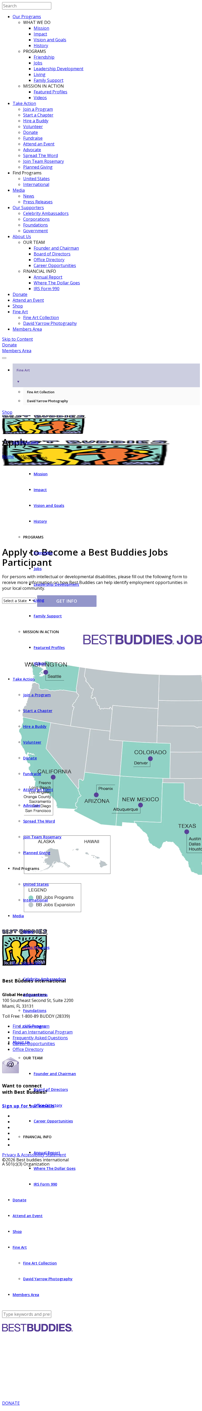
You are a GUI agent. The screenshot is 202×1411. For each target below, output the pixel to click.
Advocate (32, 150)
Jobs (38, 63)
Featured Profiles (50, 92)
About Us (22, 236)
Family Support (48, 80)
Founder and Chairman (56, 248)
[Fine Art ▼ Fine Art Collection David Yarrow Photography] (101, 356)
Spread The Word (40, 155)
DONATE (11, 1403)
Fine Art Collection (41, 317)
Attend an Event (38, 144)
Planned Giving (38, 167)
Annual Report (48, 277)
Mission (41, 28)
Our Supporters (28, 207)
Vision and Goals (50, 40)
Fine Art (20, 312)
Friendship (44, 57)
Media (19, 190)
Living (40, 74)
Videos (40, 97)
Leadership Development (58, 69)
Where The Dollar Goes (57, 283)
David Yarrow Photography (50, 323)
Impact (40, 34)
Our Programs (27, 16)
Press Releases (38, 202)
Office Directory (49, 260)
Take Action (24, 103)
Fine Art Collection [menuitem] (40, 392)
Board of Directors (52, 254)
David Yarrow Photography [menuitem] (47, 401)
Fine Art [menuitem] (23, 376)
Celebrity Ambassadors (46, 213)
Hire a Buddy (35, 121)
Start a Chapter (38, 115)
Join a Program (38, 109)
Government (35, 231)
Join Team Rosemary (43, 161)
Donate (30, 132)
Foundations (35, 225)
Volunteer (33, 126)
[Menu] (4, 358)
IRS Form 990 (46, 288)
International (36, 184)
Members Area (27, 329)
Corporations (36, 219)
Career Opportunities (55, 265)
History (41, 45)
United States (36, 179)
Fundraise (33, 138)
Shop (18, 306)
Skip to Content (17, 339)
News (28, 196)
